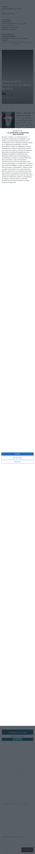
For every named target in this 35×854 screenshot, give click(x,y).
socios (15, 137)
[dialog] (17, 427)
